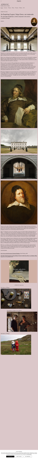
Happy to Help (19, 456)
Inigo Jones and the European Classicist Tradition (10, 253)
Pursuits (16, 8)
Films (13, 8)
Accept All (10, 456)
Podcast (20, 8)
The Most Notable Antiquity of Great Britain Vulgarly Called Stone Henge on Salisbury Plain (19, 256)
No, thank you (27, 456)
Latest (2, 8)
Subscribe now (19, 273)
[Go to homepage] (19, 1)
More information (29, 454)
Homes (9, 8)
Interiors (5, 8)
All (23, 8)
